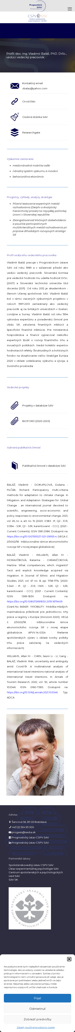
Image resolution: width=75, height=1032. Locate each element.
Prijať (37, 998)
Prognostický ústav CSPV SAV (30, 837)
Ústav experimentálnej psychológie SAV (34, 868)
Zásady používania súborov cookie (36, 1027)
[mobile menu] (70, 9)
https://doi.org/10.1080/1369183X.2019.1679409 (34, 601)
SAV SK (13, 879)
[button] (69, 959)
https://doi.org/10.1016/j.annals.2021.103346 (32, 692)
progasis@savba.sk (24, 832)
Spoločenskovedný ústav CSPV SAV (31, 865)
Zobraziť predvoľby (37, 1019)
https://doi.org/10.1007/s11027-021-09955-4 (32, 536)
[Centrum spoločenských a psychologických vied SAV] (37, 17)
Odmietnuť (37, 1009)
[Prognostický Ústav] (37, 6)
